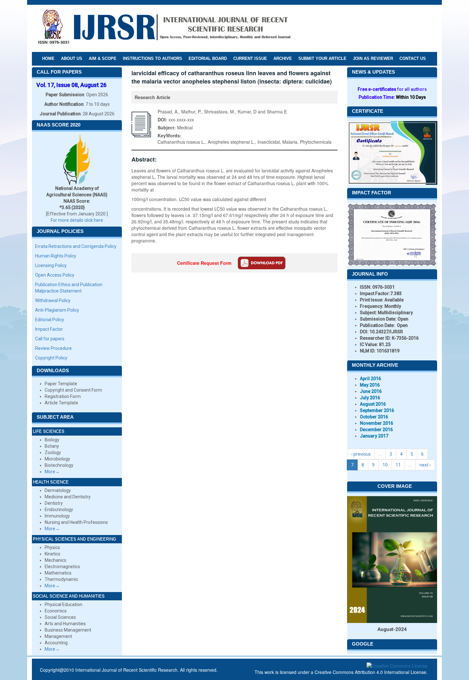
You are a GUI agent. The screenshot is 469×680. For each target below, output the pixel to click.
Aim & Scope (102, 58)
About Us (71, 58)
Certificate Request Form (204, 263)
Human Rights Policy (55, 255)
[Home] (164, 28)
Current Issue (250, 58)
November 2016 (376, 423)
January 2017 (374, 435)
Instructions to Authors (152, 58)
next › (425, 464)
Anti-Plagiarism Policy (57, 310)
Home (48, 58)
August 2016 (373, 404)
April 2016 (370, 378)
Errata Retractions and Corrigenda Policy (75, 246)
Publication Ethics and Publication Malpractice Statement (68, 287)
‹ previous (361, 454)
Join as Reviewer (373, 58)
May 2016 (370, 384)
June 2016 (371, 391)
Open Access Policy (54, 275)
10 (385, 464)
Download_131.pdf (262, 263)
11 (398, 464)
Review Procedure (53, 348)
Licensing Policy (51, 265)
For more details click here (77, 220)
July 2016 (370, 397)
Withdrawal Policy (53, 300)
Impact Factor (49, 329)
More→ (52, 471)
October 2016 (374, 416)
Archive (282, 58)
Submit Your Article (322, 58)
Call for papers (49, 338)
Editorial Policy (49, 319)
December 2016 (376, 429)
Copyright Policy (51, 357)
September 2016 (377, 410)
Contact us (412, 58)
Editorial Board (208, 58)
